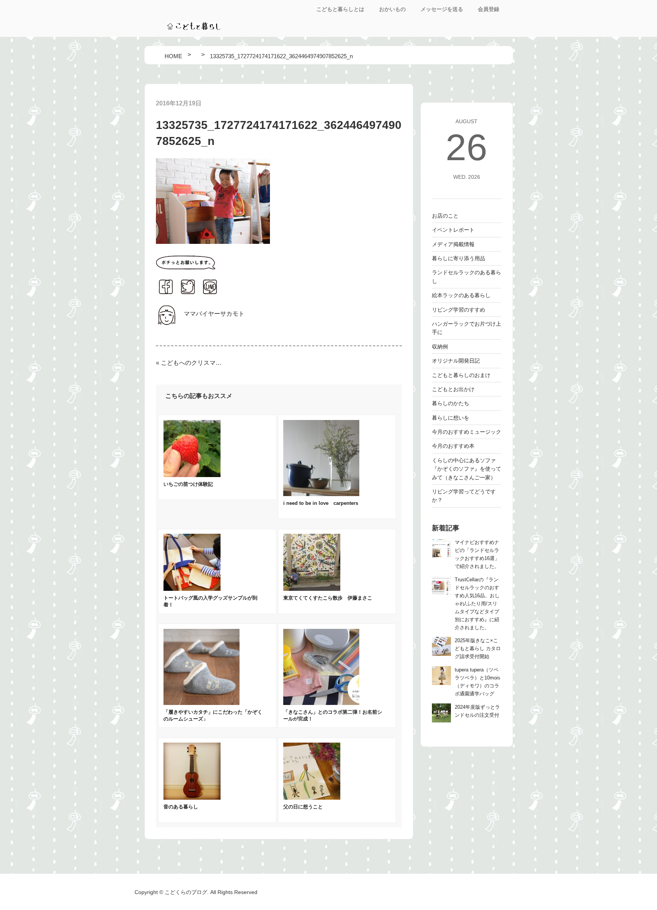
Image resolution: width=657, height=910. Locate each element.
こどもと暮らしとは (340, 9)
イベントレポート (453, 230)
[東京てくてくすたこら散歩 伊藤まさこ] (311, 588)
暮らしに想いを (450, 418)
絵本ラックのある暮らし (461, 295)
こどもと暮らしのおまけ (461, 375)
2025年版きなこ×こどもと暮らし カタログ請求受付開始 (478, 648)
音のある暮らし (180, 807)
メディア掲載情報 (453, 244)
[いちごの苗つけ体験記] (192, 475)
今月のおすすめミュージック (466, 432)
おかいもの (392, 9)
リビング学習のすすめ (458, 310)
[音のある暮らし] (192, 797)
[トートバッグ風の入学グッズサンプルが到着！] (192, 588)
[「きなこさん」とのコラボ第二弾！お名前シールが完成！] (321, 703)
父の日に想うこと (303, 807)
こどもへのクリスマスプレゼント (191, 363)
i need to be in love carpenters (320, 503)
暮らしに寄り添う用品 (458, 258)
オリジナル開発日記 (456, 361)
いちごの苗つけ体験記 (188, 484)
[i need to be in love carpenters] (321, 494)
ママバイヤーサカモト (214, 313)
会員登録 (488, 9)
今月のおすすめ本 (453, 446)
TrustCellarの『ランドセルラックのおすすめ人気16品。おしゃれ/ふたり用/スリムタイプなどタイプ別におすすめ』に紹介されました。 (477, 603)
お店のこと (445, 216)
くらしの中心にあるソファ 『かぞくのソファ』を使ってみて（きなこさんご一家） (466, 468)
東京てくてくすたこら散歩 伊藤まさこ (327, 598)
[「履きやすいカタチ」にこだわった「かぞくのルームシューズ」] (201, 703)
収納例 (440, 347)
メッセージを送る (442, 9)
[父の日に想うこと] (311, 797)
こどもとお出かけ (453, 389)
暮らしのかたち (450, 403)
